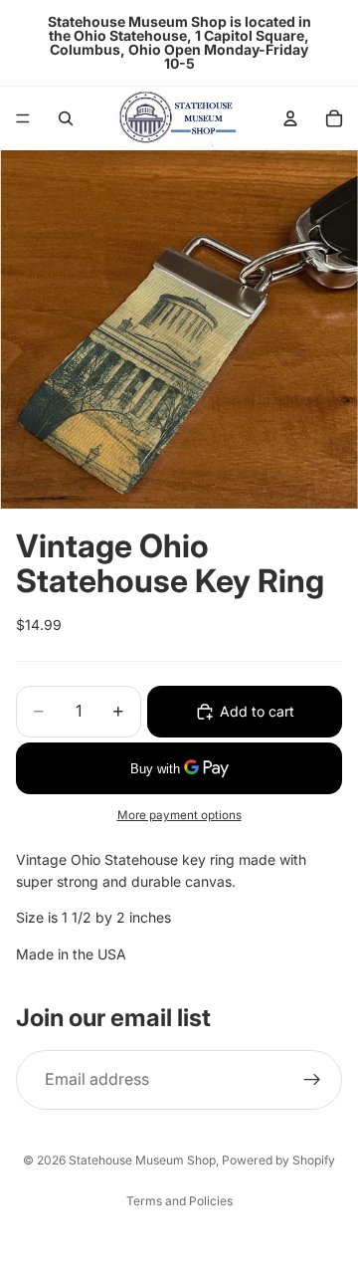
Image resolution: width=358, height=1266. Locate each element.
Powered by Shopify (278, 1160)
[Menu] (23, 118)
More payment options (179, 815)
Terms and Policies (179, 1200)
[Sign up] (312, 1080)
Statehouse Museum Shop (142, 1160)
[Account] (290, 118)
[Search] (66, 118)
